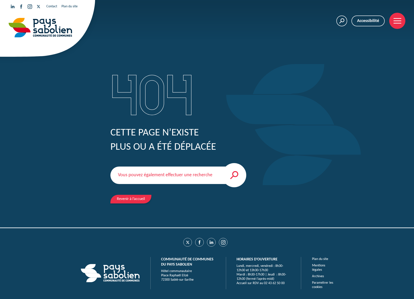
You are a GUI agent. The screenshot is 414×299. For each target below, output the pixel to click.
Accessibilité (368, 21)
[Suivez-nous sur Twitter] (38, 6)
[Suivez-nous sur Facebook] (21, 6)
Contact (51, 6)
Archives (318, 276)
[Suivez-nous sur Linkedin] (12, 6)
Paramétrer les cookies (322, 285)
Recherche (341, 21)
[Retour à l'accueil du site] (40, 27)
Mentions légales (318, 268)
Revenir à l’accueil (131, 199)
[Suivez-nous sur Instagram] (30, 6)
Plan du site (69, 6)
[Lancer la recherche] (234, 175)
